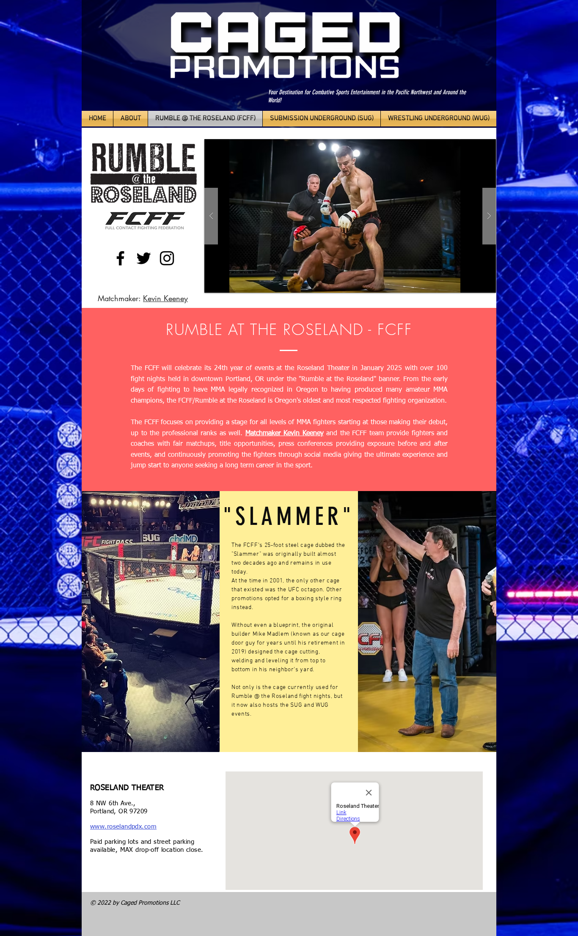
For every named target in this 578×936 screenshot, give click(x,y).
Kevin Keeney (165, 298)
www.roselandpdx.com (123, 826)
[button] (350, 216)
